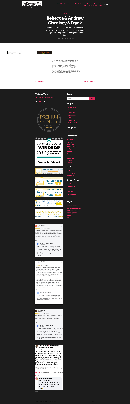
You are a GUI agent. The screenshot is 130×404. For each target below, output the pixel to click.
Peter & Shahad (70, 189)
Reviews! (95, 5)
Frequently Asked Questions (76, 3)
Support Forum (72, 115)
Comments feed (71, 173)
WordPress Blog (72, 120)
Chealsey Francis (65, 61)
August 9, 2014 (71, 38)
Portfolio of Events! (88, 5)
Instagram (70, 131)
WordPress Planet (72, 122)
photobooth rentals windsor (63, 65)
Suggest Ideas (71, 112)
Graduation (69, 151)
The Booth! (100, 5)
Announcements (71, 139)
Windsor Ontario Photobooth (65, 70)
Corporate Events (71, 146)
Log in (68, 170)
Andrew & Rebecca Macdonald (57, 60)
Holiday (68, 153)
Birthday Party (70, 142)
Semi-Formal (70, 156)
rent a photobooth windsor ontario (64, 67)
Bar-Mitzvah (70, 141)
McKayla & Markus (71, 194)
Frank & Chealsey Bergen (65, 62)
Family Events (70, 148)
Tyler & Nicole (70, 183)
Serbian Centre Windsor (60, 68)
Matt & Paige (70, 191)
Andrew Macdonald (67, 60)
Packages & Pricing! (98, 3)
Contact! (67, 3)
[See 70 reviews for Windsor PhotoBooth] (49, 97)
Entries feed (70, 172)
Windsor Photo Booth (75, 70)
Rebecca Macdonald (67, 66)
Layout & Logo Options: (88, 3)
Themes (70, 117)
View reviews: (40, 101)
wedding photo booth (69, 68)
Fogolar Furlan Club (72, 61)
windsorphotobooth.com (56, 73)
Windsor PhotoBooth (42, 401)
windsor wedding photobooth (59, 72)
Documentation (72, 107)
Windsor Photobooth (66, 71)
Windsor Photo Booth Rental (57, 71)
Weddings (65, 13)
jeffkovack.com (67, 64)
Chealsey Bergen (58, 61)
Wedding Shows (71, 160)
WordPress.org (70, 175)
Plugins (70, 109)
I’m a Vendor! (70, 197)
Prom (68, 155)
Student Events (70, 158)
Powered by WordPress (53, 401)
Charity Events (70, 144)
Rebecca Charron (59, 66)
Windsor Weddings (69, 72)
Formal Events (70, 149)
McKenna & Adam (71, 186)
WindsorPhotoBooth (62, 38)
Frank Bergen (72, 62)
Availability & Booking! (60, 3)
